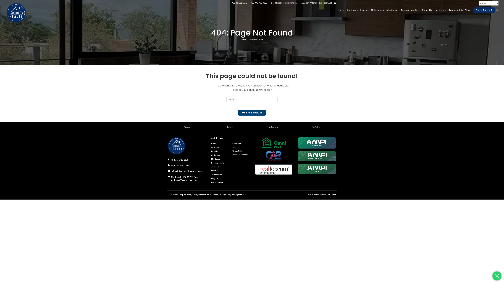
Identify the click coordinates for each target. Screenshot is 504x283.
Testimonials (216, 174)
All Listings (215, 155)
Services (215, 147)
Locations (215, 171)
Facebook (188, 127)
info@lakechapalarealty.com (284, 3)
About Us (215, 167)
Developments (217, 163)
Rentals (214, 151)
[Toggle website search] (497, 10)
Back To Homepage (252, 113)
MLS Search (216, 159)
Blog (213, 178)
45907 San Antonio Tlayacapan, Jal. (315, 3)
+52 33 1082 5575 (239, 3)
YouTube (316, 127)
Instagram (273, 127)
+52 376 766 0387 (259, 3)
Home (214, 143)
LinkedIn (230, 127)
